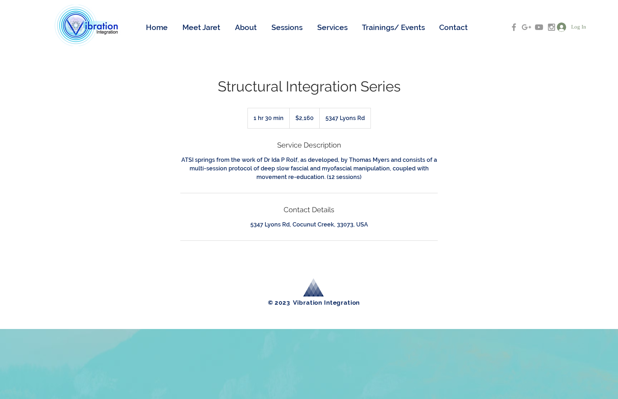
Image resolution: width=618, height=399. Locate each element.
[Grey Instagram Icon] (551, 27)
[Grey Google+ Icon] (526, 27)
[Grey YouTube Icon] (539, 27)
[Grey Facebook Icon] (514, 27)
